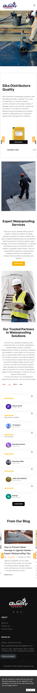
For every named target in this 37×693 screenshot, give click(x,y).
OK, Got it (30, 690)
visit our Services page (27, 379)
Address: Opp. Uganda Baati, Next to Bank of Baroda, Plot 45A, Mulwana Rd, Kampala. (18, 650)
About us (4, 623)
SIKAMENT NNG (13, 150)
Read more (18, 142)
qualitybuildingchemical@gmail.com (19, 646)
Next (33, 139)
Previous (3, 139)
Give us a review (8, 656)
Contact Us (5, 626)
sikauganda (11, 557)
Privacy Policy (6, 629)
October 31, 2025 (24, 557)
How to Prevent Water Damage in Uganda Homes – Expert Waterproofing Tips (18, 550)
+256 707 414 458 (14, 643)
